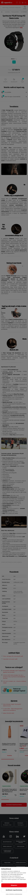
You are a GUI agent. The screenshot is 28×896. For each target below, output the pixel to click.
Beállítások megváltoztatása (14, 890)
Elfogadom (14, 885)
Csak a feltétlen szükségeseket (14, 894)
